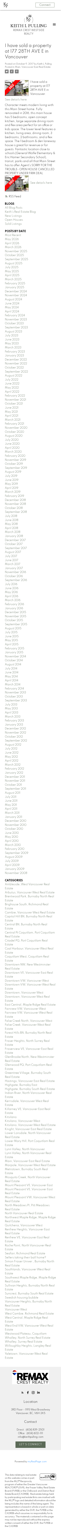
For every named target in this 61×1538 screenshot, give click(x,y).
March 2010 (13, 845)
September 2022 (16, 371)
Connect (45, 5)
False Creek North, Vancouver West (28, 1021)
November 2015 (15, 616)
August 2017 (13, 552)
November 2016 (15, 572)
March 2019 (12, 492)
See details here (16, 99)
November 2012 (15, 732)
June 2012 (11, 752)
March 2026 (13, 247)
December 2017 (15, 540)
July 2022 (11, 379)
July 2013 (11, 704)
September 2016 (16, 580)
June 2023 (12, 339)
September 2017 (16, 548)
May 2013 (11, 708)
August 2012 (13, 744)
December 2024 (16, 291)
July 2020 (12, 440)
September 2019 (16, 468)
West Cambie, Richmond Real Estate (29, 1313)
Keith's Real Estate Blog (20, 211)
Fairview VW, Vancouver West (25, 1008)
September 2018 (16, 512)
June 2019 (11, 480)
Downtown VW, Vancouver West (27, 980)
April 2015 (11, 644)
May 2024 (12, 307)
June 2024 (12, 303)
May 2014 (11, 676)
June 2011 (11, 800)
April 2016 (11, 596)
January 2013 (14, 724)
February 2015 (14, 648)
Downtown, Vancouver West (24, 992)
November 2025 (16, 251)
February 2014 (14, 688)
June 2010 (12, 833)
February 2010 (14, 849)
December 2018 (15, 500)
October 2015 (14, 620)
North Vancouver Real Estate (24, 1213)
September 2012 (16, 740)
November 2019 (15, 460)
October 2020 (14, 432)
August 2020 (14, 435)
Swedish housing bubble (21, 1297)
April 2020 (12, 448)
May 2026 (12, 239)
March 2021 (12, 419)
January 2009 (14, 869)
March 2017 (12, 564)
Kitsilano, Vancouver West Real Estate (30, 1125)
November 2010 (15, 825)
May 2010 (11, 837)
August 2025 (13, 263)
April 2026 (12, 243)
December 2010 (15, 821)
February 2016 (14, 604)
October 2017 (14, 544)
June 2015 (12, 636)
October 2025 (14, 255)
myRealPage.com (37, 1462)
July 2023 (11, 335)
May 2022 (12, 387)
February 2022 (15, 395)
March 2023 (13, 347)
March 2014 (12, 684)
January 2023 (14, 355)
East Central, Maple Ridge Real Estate (30, 1004)
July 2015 (11, 632)
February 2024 (15, 315)
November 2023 (16, 319)
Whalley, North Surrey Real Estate (27, 1337)
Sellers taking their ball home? (25, 1257)
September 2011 (15, 788)
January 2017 (14, 568)
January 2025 (14, 287)
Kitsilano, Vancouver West (22, 1121)
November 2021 (15, 399)
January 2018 (14, 536)
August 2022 (13, 375)
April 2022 (12, 391)
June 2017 (11, 560)
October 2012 (14, 736)
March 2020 (13, 451)
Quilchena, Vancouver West (24, 1225)
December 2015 (15, 612)
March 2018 (12, 532)
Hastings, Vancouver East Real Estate (30, 1081)
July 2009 (12, 861)
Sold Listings (13, 224)
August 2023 (13, 331)
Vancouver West (16, 1309)
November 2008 (16, 873)
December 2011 (15, 777)
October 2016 (14, 576)
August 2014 (13, 664)
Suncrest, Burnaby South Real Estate (29, 1293)
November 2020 (16, 427)
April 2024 (12, 311)
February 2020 (15, 456)
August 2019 (13, 472)
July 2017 (11, 556)
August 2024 (13, 299)
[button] (22, 1392)
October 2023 (14, 323)
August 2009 (14, 857)
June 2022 (12, 383)
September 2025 (16, 259)
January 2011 (13, 817)
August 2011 (12, 792)
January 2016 (14, 608)
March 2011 (12, 813)
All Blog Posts (13, 207)
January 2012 (14, 772)
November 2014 (15, 656)
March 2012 (12, 764)
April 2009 (12, 865)
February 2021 (14, 423)
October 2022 (14, 367)
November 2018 (15, 504)
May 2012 (11, 756)
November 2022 (16, 363)
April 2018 (11, 528)
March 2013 (12, 716)
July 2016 (11, 584)
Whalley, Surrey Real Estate (23, 1341)
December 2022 (16, 359)
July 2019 (11, 476)
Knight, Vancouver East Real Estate (28, 1129)
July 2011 (10, 797)
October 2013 (14, 696)
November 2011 (15, 780)
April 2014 (11, 680)
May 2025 (12, 271)
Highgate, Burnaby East (21, 1085)
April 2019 (11, 488)
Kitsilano (11, 1117)
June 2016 (11, 588)
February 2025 (15, 283)
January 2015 (14, 652)
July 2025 (11, 267)
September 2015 (16, 624)
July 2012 (11, 748)
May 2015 (11, 640)
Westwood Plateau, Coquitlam (26, 1333)
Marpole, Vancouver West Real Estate (30, 1165)
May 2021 (11, 411)
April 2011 (11, 808)
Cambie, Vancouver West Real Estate (30, 912)
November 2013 (15, 692)
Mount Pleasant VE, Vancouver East (29, 1185)
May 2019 (11, 484)
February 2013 (14, 720)
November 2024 (16, 295)
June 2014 (11, 672)
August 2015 (13, 628)
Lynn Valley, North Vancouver (25, 1149)
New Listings (13, 216)
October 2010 (14, 829)
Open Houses (14, 219)
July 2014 (11, 668)
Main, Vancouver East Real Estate (33, 67)
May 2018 (11, 524)
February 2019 (14, 496)
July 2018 (11, 516)
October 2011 (13, 784)
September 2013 (16, 700)
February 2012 (14, 768)
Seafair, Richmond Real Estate (25, 1253)
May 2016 (11, 592)
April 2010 (12, 841)
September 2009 (16, 853)
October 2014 (14, 660)
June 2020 (12, 443)
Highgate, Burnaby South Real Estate (30, 1089)
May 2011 (11, 805)
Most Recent (13, 235)
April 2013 (11, 712)
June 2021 (11, 407)
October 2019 (14, 464)
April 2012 (11, 760)
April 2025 (12, 275)
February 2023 (15, 351)
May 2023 (12, 343)
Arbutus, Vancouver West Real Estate (30, 892)
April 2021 (11, 415)
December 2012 (15, 728)
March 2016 (12, 600)
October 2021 (14, 403)
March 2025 (13, 279)
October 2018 (14, 508)
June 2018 (11, 520)
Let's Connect (30, 1444)
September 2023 (16, 327)
